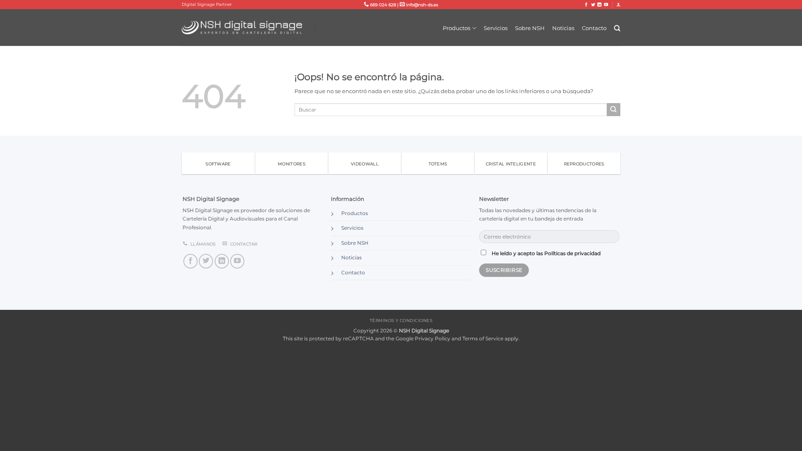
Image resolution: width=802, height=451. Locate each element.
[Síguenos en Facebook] (586, 5)
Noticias (563, 28)
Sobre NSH (530, 28)
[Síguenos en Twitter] (593, 5)
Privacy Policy (432, 339)
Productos (456, 28)
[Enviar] (613, 110)
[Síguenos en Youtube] (606, 5)
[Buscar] (617, 28)
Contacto (594, 28)
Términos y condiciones (401, 320)
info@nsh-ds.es (421, 5)
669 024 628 (382, 5)
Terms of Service (482, 339)
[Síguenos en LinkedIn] (599, 5)
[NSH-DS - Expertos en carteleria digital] (242, 27)
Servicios (496, 28)
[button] (618, 4)
